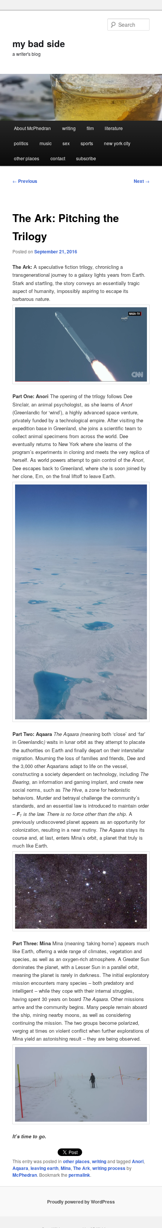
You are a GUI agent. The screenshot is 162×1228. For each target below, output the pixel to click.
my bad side (38, 43)
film (90, 128)
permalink (79, 1174)
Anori (138, 1161)
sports (87, 143)
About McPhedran (32, 128)
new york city (117, 143)
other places (26, 158)
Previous (24, 181)
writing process (108, 1168)
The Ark (81, 1168)
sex (66, 143)
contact (57, 158)
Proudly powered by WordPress (81, 1201)
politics (21, 143)
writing (69, 128)
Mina (66, 1168)
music (46, 143)
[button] (81, 344)
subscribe (86, 158)
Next (142, 181)
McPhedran (24, 1174)
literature (114, 128)
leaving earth (44, 1168)
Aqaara (20, 1168)
